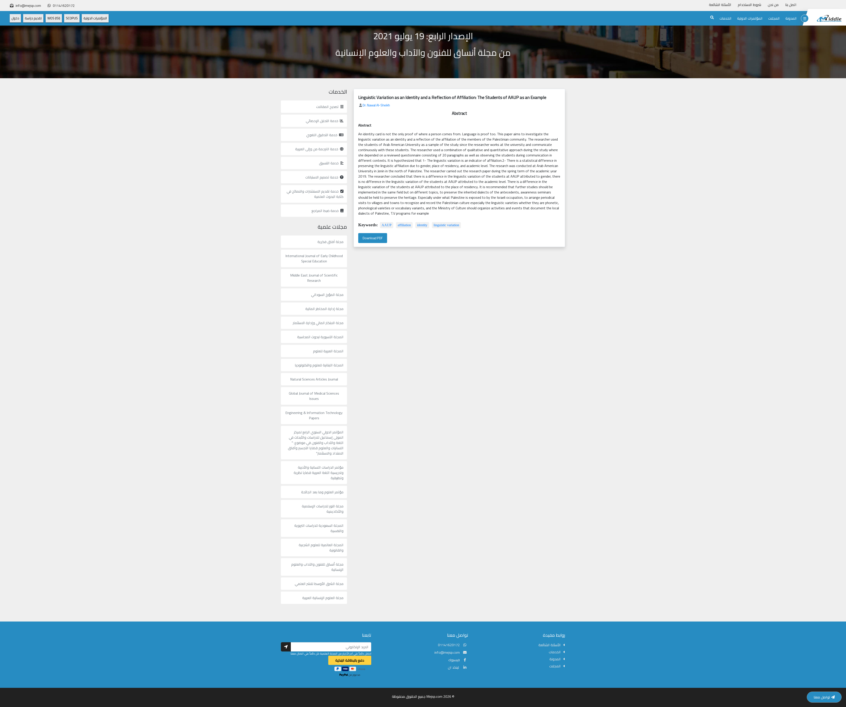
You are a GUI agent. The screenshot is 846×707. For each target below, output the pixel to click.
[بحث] (712, 17)
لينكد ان (454, 667)
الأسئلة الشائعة (720, 4)
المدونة (791, 18)
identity (422, 225)
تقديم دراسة (33, 18)
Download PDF (373, 238)
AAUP (386, 225)
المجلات (774, 18)
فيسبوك (454, 660)
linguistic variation (446, 225)
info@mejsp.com (447, 652)
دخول (15, 18)
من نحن (773, 4)
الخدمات (725, 18)
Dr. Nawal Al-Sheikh (376, 105)
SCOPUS (72, 18)
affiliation (404, 225)
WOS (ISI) (53, 18)
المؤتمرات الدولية (750, 18)
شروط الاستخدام (749, 4)
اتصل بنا (790, 4)
